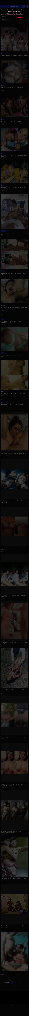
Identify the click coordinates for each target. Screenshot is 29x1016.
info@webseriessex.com (17, 13)
